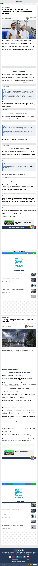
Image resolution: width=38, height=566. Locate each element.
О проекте (14, 561)
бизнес (14, 216)
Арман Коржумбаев (33, 17)
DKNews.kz (25, 81)
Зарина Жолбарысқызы (32, 325)
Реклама (19, 561)
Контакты (24, 561)
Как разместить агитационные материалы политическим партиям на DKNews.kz (19, 554)
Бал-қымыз (5, 216)
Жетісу (10, 216)
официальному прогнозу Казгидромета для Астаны (15, 368)
